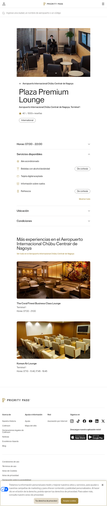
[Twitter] (103, 421)
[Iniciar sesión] (4, 4)
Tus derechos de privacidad (46, 501)
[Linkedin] (97, 421)
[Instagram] (72, 421)
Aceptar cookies (69, 501)
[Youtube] (90, 421)
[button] (49, 73)
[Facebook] (84, 421)
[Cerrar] (102, 485)
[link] (78, 437)
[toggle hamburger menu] (103, 4)
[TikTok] (78, 421)
